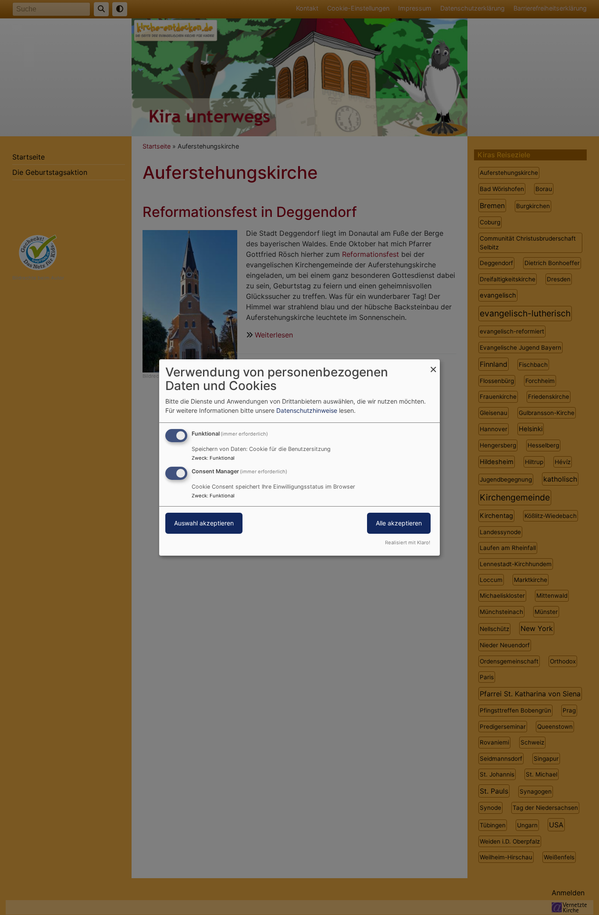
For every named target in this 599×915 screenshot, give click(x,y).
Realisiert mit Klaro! (407, 542)
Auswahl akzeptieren (204, 523)
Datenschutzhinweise (306, 410)
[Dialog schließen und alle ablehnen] (433, 364)
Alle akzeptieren (399, 523)
